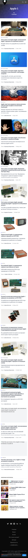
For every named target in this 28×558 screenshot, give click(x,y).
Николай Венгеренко (9, 469)
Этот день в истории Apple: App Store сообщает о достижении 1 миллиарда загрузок (12, 72)
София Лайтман (8, 274)
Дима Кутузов (7, 115)
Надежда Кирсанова (9, 48)
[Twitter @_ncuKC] (8, 523)
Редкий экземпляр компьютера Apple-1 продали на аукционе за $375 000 (13, 297)
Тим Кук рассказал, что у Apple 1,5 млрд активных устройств (13, 460)
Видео (14, 532)
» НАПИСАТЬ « (14, 545)
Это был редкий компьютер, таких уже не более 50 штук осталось (13, 208)
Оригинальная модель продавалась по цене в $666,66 (13, 366)
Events (14, 534)
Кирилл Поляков (8, 212)
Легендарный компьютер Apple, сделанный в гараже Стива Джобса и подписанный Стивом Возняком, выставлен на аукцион (12, 394)
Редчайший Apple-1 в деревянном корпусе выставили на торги (11, 266)
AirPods (4, 457)
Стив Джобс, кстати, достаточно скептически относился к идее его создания (11, 77)
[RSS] (20, 523)
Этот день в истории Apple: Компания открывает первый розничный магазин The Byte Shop (13, 170)
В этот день (5, 37)
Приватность (14, 542)
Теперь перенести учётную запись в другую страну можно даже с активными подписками (14, 111)
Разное (3, 325)
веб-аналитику (4, 555)
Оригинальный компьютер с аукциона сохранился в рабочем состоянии (13, 239)
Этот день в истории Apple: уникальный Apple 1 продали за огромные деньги (13, 40)
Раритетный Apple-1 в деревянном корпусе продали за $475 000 (11, 235)
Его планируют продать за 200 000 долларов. (12, 400)
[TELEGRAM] (14, 523)
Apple (3, 263)
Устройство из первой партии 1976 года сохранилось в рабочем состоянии (13, 301)
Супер (24, 555)
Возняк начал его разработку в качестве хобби (13, 44)
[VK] (17, 523)
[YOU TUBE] (11, 523)
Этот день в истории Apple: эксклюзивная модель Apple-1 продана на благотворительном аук (14, 427)
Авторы (14, 539)
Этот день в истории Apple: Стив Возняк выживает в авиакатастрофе (13, 138)
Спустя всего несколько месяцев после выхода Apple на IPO (13, 142)
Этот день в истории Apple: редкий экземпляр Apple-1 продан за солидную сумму (13, 361)
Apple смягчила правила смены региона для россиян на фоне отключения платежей (13, 106)
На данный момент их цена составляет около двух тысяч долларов (13, 333)
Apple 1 (4, 102)
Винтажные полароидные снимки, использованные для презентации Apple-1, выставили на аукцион (14, 329)
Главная (14, 529)
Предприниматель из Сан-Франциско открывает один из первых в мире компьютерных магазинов (13, 175)
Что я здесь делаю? (14, 537)
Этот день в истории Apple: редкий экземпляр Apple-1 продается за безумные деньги (14, 203)
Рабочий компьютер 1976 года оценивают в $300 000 (10, 270)
